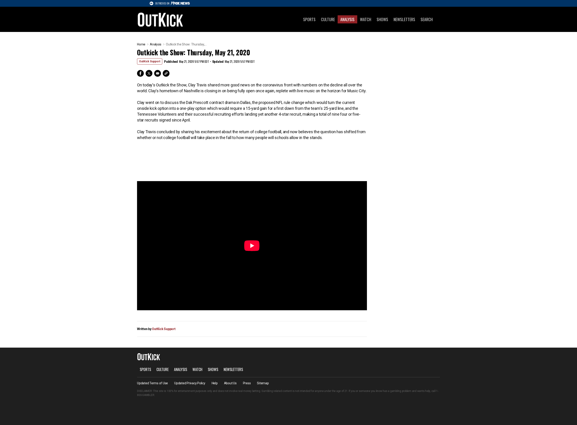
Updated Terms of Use (152, 383)
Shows (382, 19)
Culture (328, 19)
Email (157, 73)
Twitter (149, 73)
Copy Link (166, 73)
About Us (230, 383)
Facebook (140, 73)
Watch (365, 19)
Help (215, 383)
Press (247, 383)
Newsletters (404, 19)
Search (427, 19)
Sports (309, 19)
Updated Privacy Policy (189, 383)
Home (141, 44)
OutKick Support (149, 61)
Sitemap (263, 383)
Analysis (347, 19)
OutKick (160, 19)
